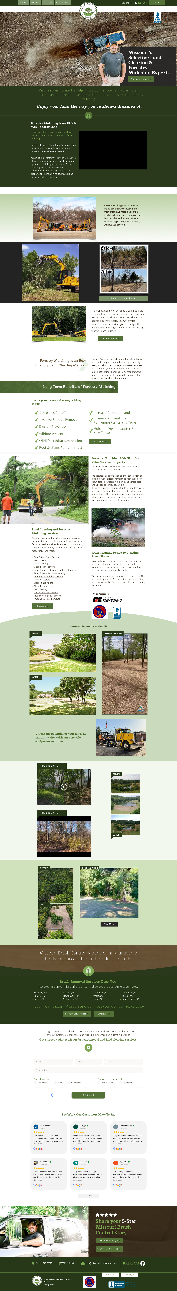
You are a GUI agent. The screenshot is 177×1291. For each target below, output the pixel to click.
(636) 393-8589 (127, 3)
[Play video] (64, 787)
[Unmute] (28, 298)
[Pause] (24, 298)
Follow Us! (131, 1263)
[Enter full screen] (76, 298)
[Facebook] (136, 3)
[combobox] (88, 1070)
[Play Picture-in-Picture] (72, 298)
